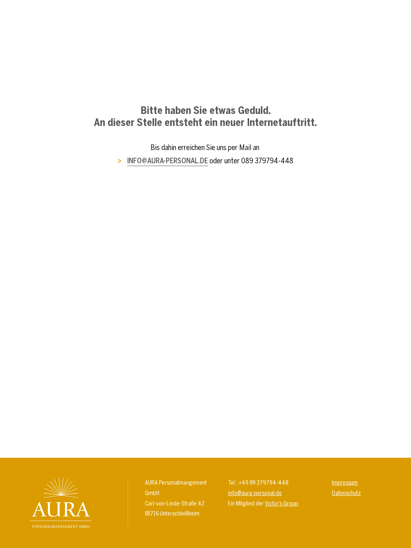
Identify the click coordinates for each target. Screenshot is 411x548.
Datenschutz (346, 493)
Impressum (345, 482)
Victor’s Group (281, 503)
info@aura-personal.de (167, 160)
